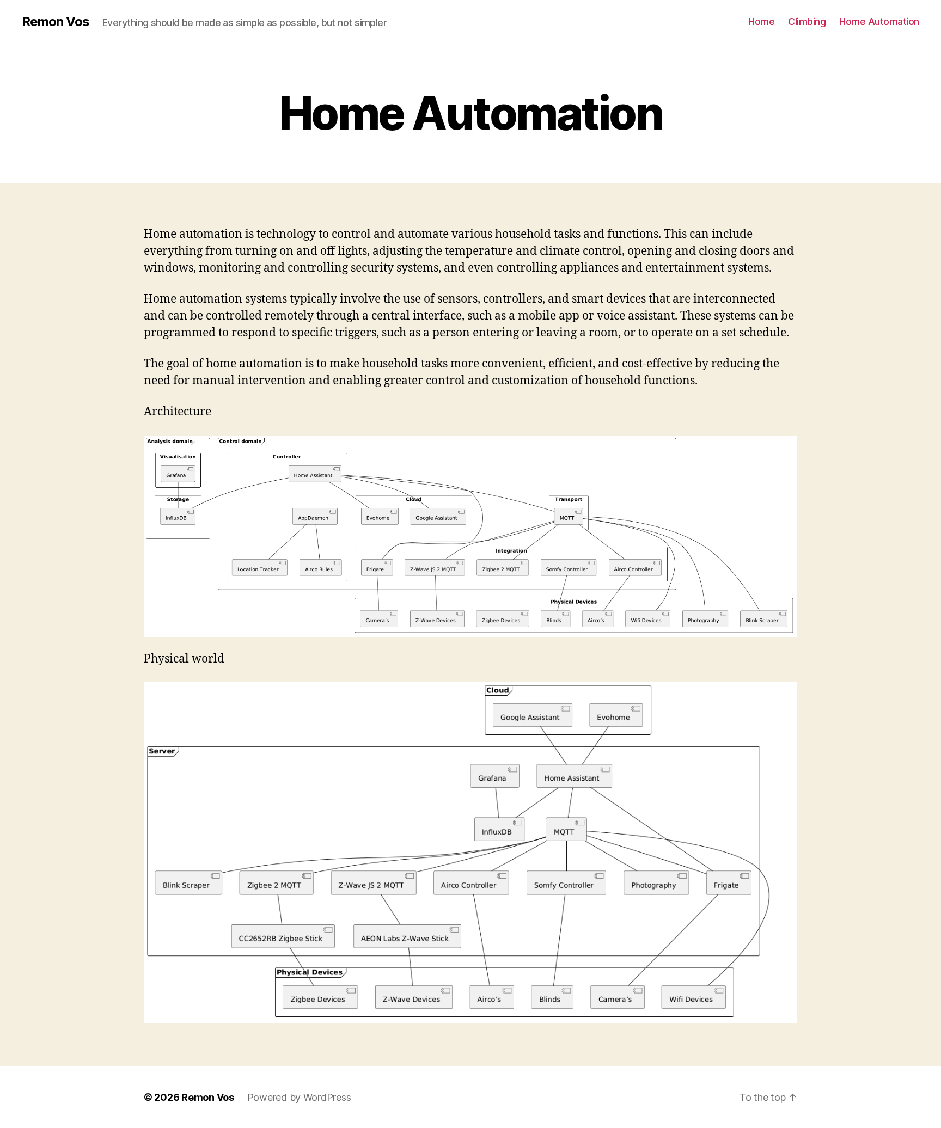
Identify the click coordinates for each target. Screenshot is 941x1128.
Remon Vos (55, 21)
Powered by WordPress (299, 1097)
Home (761, 21)
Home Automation (879, 21)
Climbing (807, 21)
